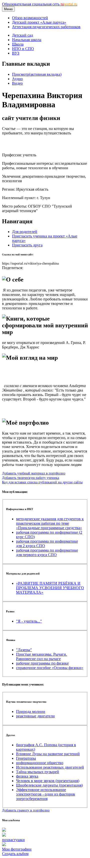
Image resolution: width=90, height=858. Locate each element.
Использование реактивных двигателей (50, 767)
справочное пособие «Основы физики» (49, 668)
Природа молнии (30, 711)
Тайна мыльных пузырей (37, 772)
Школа (18, 44)
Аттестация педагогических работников (46, 27)
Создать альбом (15, 854)
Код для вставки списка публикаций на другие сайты (42, 482)
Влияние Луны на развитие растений (48, 754)
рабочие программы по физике (42, 663)
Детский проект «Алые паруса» (39, 22)
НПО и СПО (23, 49)
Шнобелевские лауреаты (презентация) (49, 785)
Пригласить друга (27, 245)
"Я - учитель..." (29, 621)
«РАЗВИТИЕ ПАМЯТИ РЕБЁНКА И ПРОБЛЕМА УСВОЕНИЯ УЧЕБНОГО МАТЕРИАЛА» (50, 587)
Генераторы (26, 758)
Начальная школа (26, 40)
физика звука (27, 776)
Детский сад (22, 35)
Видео (17, 83)
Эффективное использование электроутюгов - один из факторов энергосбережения (45, 794)
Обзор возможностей (30, 18)
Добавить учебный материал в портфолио (33, 473)
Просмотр (37, 74)
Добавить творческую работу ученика (30, 478)
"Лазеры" (24, 650)
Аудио (17, 79)
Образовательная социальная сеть (39, 4)
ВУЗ (15, 53)
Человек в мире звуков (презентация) (47, 781)
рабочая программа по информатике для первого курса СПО (47, 552)
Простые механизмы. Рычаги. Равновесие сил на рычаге (41, 656)
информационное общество (39, 763)
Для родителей (24, 231)
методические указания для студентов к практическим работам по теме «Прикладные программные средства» (50, 523)
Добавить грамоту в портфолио (26, 810)
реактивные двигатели (35, 716)
